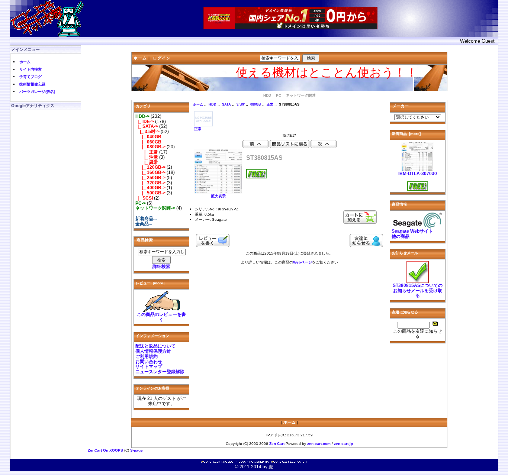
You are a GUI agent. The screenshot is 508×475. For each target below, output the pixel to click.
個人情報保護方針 (153, 351)
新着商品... (146, 218)
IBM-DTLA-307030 (417, 173)
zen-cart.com (319, 444)
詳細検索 (161, 266)
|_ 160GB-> (150, 172)
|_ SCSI (144, 198)
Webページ (302, 262)
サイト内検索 (30, 69)
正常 (270, 104)
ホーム (24, 62)
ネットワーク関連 (301, 95)
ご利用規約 (146, 356)
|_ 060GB (148, 142)
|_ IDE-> (144, 121)
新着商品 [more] (406, 134)
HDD (212, 104)
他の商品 (400, 236)
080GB (255, 104)
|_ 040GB (148, 136)
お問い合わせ (148, 361)
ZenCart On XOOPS (105, 450)
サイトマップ (148, 366)
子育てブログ (30, 77)
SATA (226, 104)
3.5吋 (241, 104)
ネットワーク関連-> (155, 208)
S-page (136, 450)
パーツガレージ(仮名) (37, 92)
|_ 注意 (146, 157)
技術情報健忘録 (32, 84)
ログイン (162, 58)
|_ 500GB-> (150, 193)
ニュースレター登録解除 (159, 371)
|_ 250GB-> (150, 177)
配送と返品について (155, 346)
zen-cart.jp (343, 444)
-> (142, 116)
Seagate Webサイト (412, 231)
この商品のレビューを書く (161, 317)
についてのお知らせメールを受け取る (418, 290)
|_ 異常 (146, 162)
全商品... (143, 223)
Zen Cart (276, 444)
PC (278, 95)
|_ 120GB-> (150, 167)
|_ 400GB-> (150, 187)
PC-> (140, 203)
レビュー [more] (150, 283)
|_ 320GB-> (150, 182)
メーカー (400, 106)
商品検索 (144, 240)
